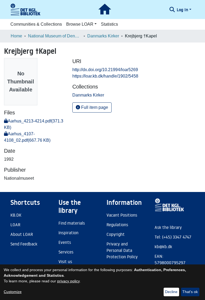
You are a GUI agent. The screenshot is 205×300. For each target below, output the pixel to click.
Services (65, 252)
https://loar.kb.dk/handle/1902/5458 (105, 76)
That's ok (190, 292)
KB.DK (15, 215)
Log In (182, 10)
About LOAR (21, 234)
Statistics (109, 24)
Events (64, 242)
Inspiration (68, 232)
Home (16, 36)
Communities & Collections (36, 24)
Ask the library (168, 227)
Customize (13, 292)
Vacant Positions (122, 215)
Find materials (71, 223)
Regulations (117, 224)
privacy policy (68, 281)
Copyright (116, 234)
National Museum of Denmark (54, 36)
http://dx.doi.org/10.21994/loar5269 (105, 69)
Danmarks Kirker (103, 36)
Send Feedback (23, 244)
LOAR (15, 224)
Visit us (65, 261)
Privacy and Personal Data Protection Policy (122, 250)
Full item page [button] (94, 107)
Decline (171, 292)
